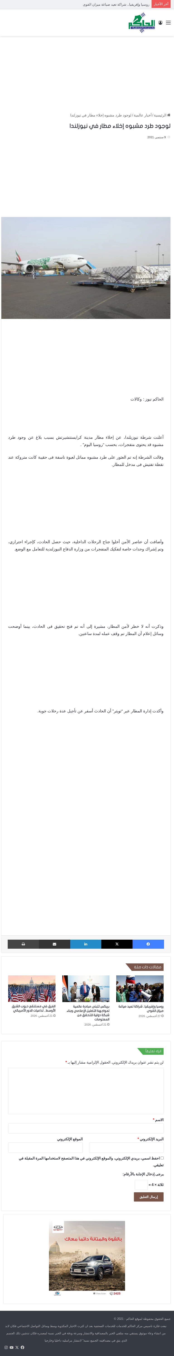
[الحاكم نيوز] (142, 22)
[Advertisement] (87, 72)
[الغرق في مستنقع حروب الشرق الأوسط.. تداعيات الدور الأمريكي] (32, 988)
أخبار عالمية (143, 115)
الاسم (158, 1119)
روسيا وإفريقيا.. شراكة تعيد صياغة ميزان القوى (116, 4)
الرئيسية (160, 115)
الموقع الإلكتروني (70, 1139)
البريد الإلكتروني (151, 1139)
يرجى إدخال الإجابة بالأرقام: (143, 1174)
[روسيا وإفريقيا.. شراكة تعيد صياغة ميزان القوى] (140, 988)
